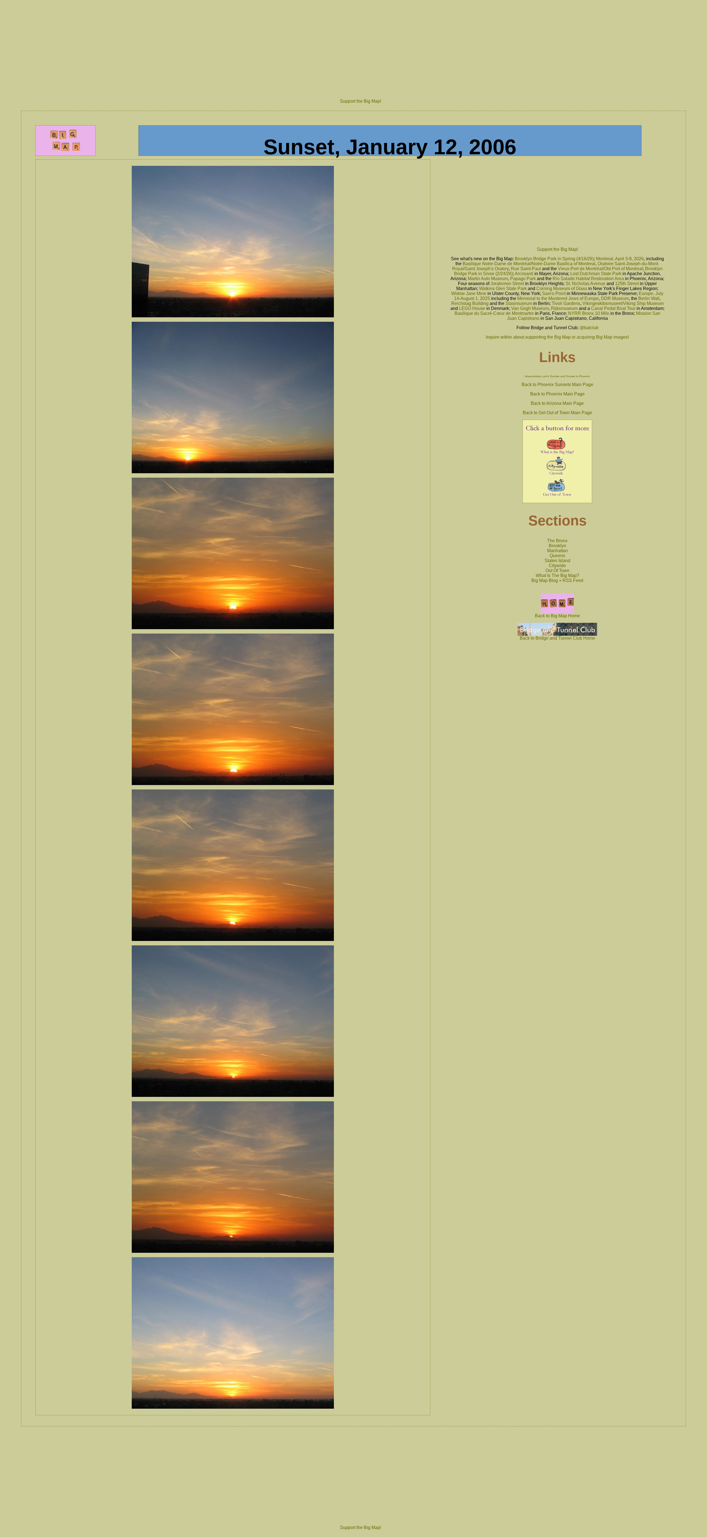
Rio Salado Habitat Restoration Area (588, 278)
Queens (557, 555)
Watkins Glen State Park (503, 288)
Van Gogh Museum (530, 308)
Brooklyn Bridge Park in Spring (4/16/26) (554, 258)
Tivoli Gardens (566, 303)
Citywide (557, 565)
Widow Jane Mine (468, 293)
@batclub (589, 327)
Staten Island (557, 560)
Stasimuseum (518, 303)
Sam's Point (554, 293)
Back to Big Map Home (557, 615)
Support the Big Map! (360, 101)
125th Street (627, 283)
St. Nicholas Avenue (585, 283)
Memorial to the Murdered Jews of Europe (558, 298)
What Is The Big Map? (557, 575)
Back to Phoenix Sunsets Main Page (557, 384)
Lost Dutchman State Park (595, 273)
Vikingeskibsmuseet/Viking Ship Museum (623, 303)
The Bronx (557, 540)
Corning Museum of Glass (561, 288)
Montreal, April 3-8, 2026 (620, 258)
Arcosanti (524, 273)
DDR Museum (615, 298)
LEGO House (472, 308)
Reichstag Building (470, 303)
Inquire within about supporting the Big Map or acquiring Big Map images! (557, 337)
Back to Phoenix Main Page (557, 394)
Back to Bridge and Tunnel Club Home (557, 638)
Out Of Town (557, 570)
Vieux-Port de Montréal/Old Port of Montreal (600, 268)
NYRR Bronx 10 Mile (588, 313)
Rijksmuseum (564, 308)
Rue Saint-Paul (526, 268)
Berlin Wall (648, 298)
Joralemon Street (507, 283)
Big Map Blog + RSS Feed (557, 580)
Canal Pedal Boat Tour (613, 308)
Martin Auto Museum (488, 278)
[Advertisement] (360, 45)
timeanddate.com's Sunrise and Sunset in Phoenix (557, 376)
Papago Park (523, 278)
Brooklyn (557, 545)
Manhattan (557, 550)
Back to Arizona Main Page (557, 403)
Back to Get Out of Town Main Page (557, 412)
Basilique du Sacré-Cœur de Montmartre (494, 313)
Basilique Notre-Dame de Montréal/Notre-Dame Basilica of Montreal (529, 263)
